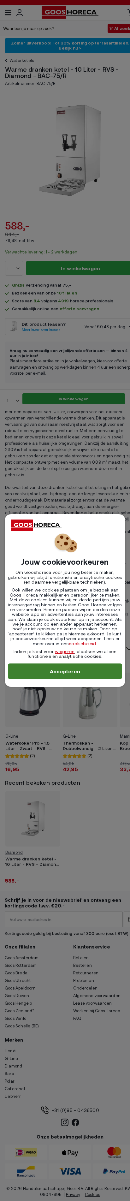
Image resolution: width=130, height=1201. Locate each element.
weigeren (64, 651)
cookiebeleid (82, 643)
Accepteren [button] (65, 671)
